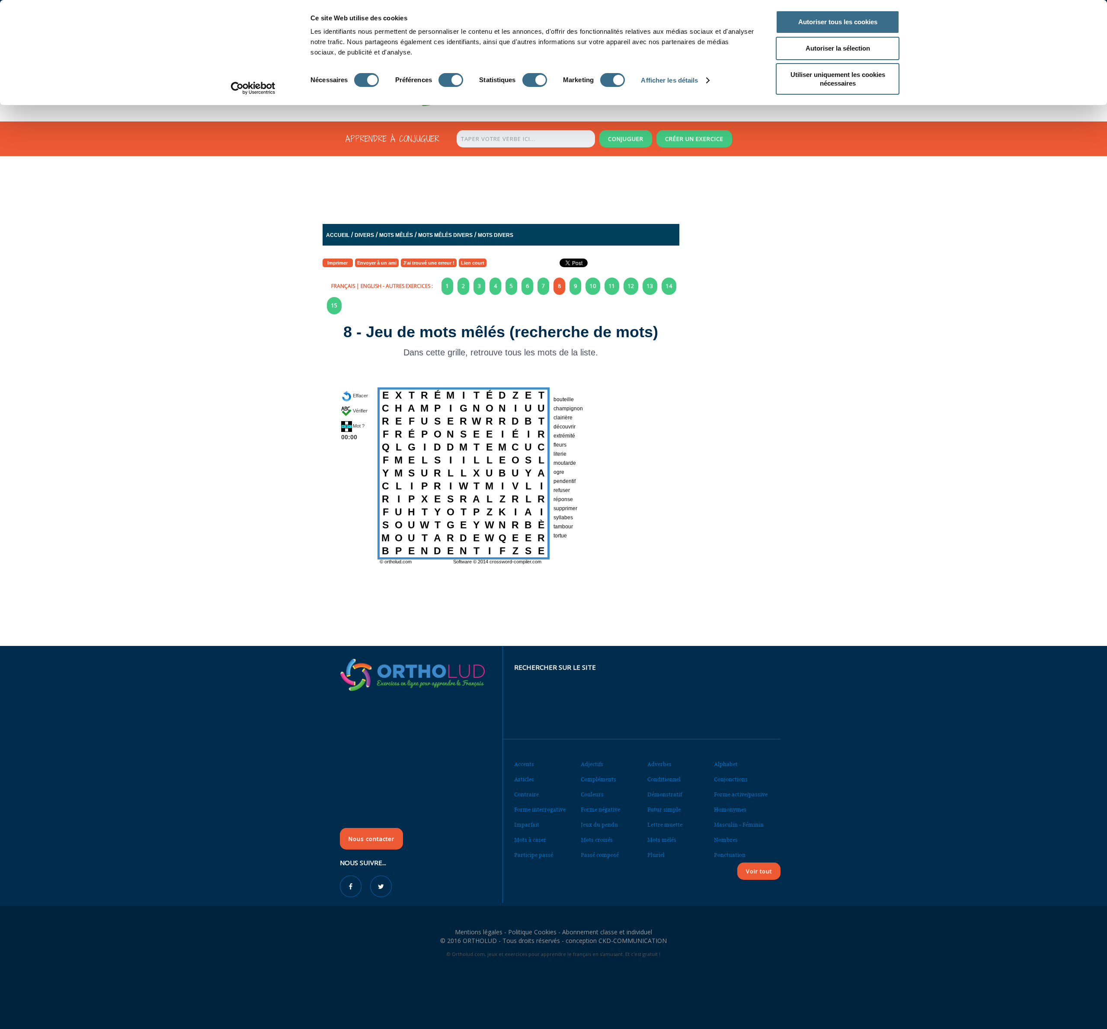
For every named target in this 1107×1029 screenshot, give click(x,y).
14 (669, 286)
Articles (524, 779)
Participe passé (533, 855)
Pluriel (656, 855)
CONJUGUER (625, 139)
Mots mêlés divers (445, 235)
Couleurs (592, 794)
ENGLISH (371, 286)
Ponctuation (729, 855)
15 (334, 305)
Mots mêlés (396, 235)
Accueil (337, 235)
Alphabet (726, 764)
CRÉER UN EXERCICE (694, 139)
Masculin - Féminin (739, 824)
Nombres (726, 840)
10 (593, 286)
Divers (364, 235)
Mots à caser (530, 840)
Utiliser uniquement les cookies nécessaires (837, 79)
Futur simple (664, 809)
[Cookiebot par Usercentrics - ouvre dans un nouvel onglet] (253, 88)
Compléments (598, 779)
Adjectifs (592, 764)
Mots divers (495, 235)
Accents (524, 764)
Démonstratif (664, 794)
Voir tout (759, 871)
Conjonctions (731, 779)
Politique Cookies (532, 932)
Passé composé (600, 855)
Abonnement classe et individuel (607, 932)
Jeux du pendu (599, 824)
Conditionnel (664, 779)
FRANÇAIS (343, 286)
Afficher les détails (669, 80)
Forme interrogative (540, 809)
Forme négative (600, 809)
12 (631, 286)
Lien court (472, 262)
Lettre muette (664, 824)
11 (612, 286)
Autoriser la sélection (838, 48)
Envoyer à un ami (377, 262)
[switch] (450, 80)
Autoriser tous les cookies (837, 22)
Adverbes (659, 764)
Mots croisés (597, 840)
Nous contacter (371, 839)
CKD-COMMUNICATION (632, 940)
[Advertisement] (532, 192)
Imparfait (526, 824)
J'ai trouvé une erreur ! (428, 262)
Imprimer (337, 262)
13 (650, 286)
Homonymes (730, 809)
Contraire (526, 794)
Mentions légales (478, 932)
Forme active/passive (741, 794)
